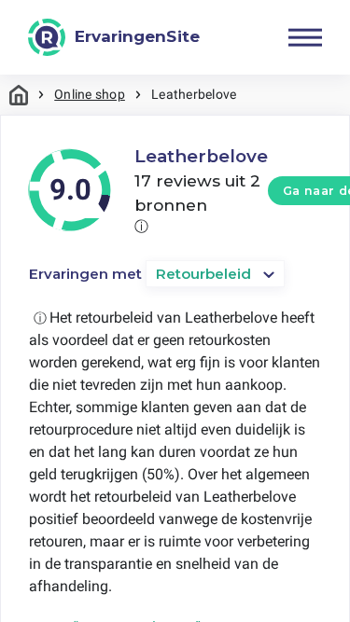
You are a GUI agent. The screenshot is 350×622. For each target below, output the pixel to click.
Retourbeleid (203, 274)
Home (18, 94)
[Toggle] (305, 37)
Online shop (89, 94)
